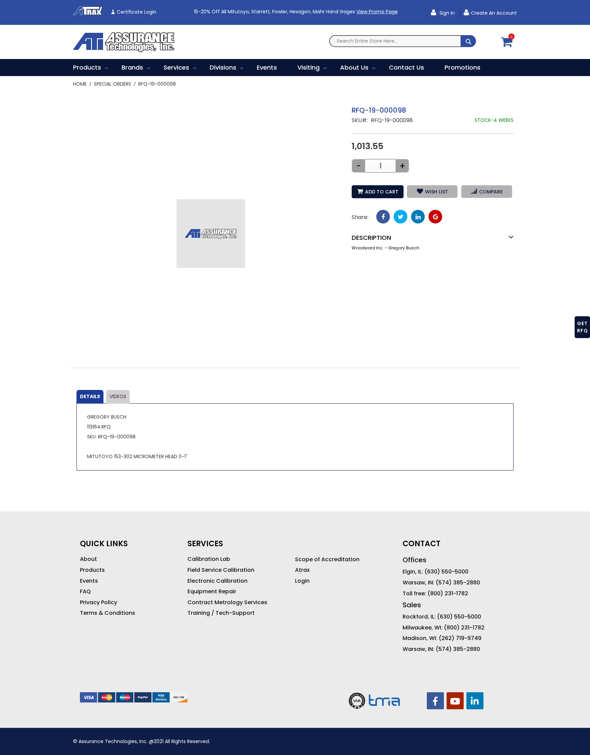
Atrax (302, 570)
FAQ (85, 591)
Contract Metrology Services (227, 602)
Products (92, 570)
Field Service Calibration (220, 570)
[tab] (89, 397)
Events (89, 581)
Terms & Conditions (107, 613)
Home (80, 84)
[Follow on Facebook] (435, 700)
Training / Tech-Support (221, 613)
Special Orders (112, 84)
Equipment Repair (211, 591)
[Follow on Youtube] (455, 700)
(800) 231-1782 (447, 593)
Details (90, 396)
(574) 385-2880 (458, 582)
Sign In (446, 13)
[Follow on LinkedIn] (474, 700)
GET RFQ (582, 327)
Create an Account (494, 13)
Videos (118, 396)
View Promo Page (377, 11)
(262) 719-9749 (460, 638)
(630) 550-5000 (446, 572)
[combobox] (402, 41)
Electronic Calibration (217, 581)
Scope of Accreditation (327, 559)
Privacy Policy (98, 602)
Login (302, 581)
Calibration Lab (208, 559)
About (88, 559)
